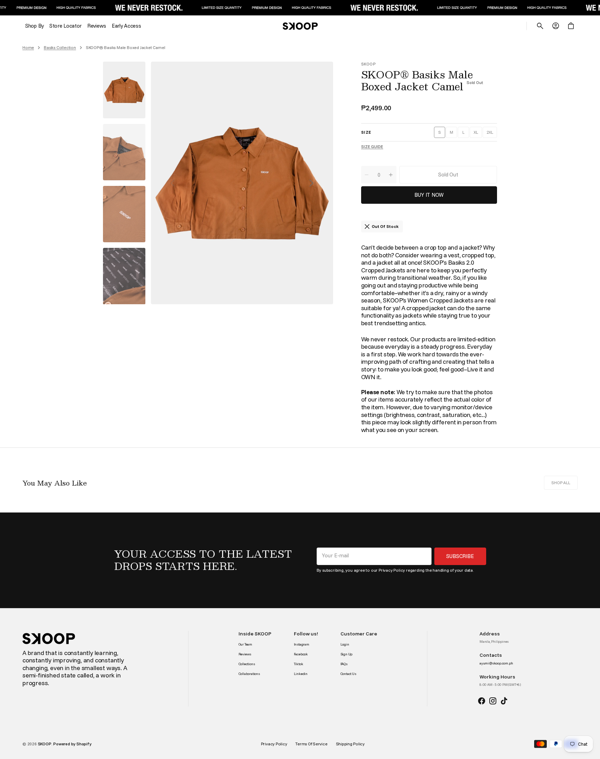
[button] (540, 26)
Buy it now (429, 195)
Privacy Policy (392, 570)
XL (478, 134)
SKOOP (44, 743)
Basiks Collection (60, 47)
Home (28, 47)
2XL (492, 134)
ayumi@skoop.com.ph (496, 663)
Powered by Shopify (72, 743)
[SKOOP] (300, 25)
